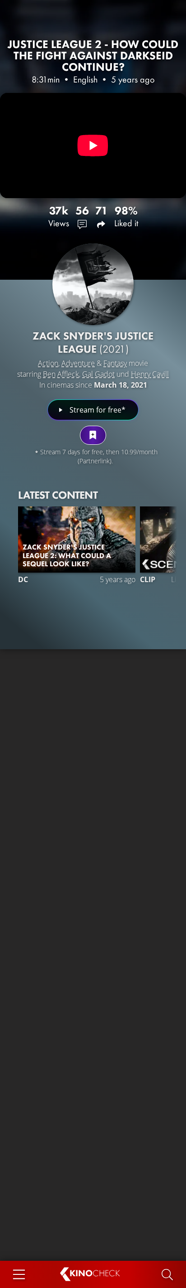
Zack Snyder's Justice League (93, 342)
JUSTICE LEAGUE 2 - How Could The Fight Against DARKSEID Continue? (93, 55)
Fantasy (115, 363)
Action (48, 363)
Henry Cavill (150, 374)
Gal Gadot (98, 374)
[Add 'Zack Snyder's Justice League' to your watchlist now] (93, 435)
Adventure (78, 363)
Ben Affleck (61, 374)
